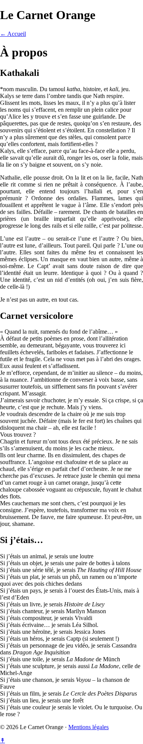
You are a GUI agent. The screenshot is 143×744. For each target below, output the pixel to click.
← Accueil (13, 34)
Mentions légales (88, 727)
